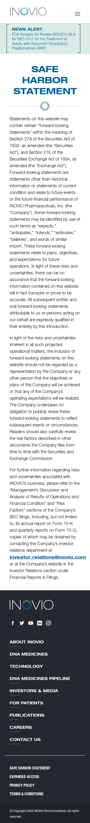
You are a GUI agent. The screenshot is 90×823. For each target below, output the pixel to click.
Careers (21, 727)
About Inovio (27, 642)
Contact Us (25, 739)
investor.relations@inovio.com (48, 557)
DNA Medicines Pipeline (40, 678)
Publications (27, 715)
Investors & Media (34, 690)
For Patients (26, 703)
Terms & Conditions (26, 794)
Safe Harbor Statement (30, 768)
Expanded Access (24, 776)
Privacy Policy (22, 785)
